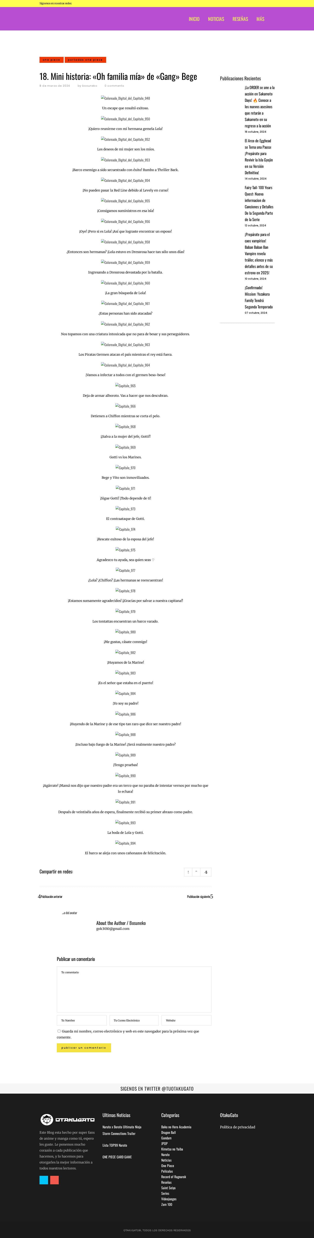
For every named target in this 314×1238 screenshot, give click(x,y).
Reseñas (166, 1182)
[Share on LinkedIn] (88, 871)
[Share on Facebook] (77, 871)
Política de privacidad (237, 1127)
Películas (167, 1171)
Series (165, 1193)
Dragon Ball (168, 1132)
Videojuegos (168, 1198)
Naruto (165, 1154)
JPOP (164, 1143)
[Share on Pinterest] (94, 871)
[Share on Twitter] (83, 871)
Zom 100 (166, 1204)
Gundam (166, 1137)
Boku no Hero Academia (176, 1126)
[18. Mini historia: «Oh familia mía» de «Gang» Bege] (73, 926)
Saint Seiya (168, 1187)
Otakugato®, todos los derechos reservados (157, 1230)
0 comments (114, 86)
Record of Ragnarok (173, 1176)
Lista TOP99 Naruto (115, 1145)
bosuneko (89, 86)
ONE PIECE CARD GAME (117, 1156)
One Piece (167, 1165)
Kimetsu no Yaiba (172, 1149)
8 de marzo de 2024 (55, 86)
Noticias (166, 1160)
